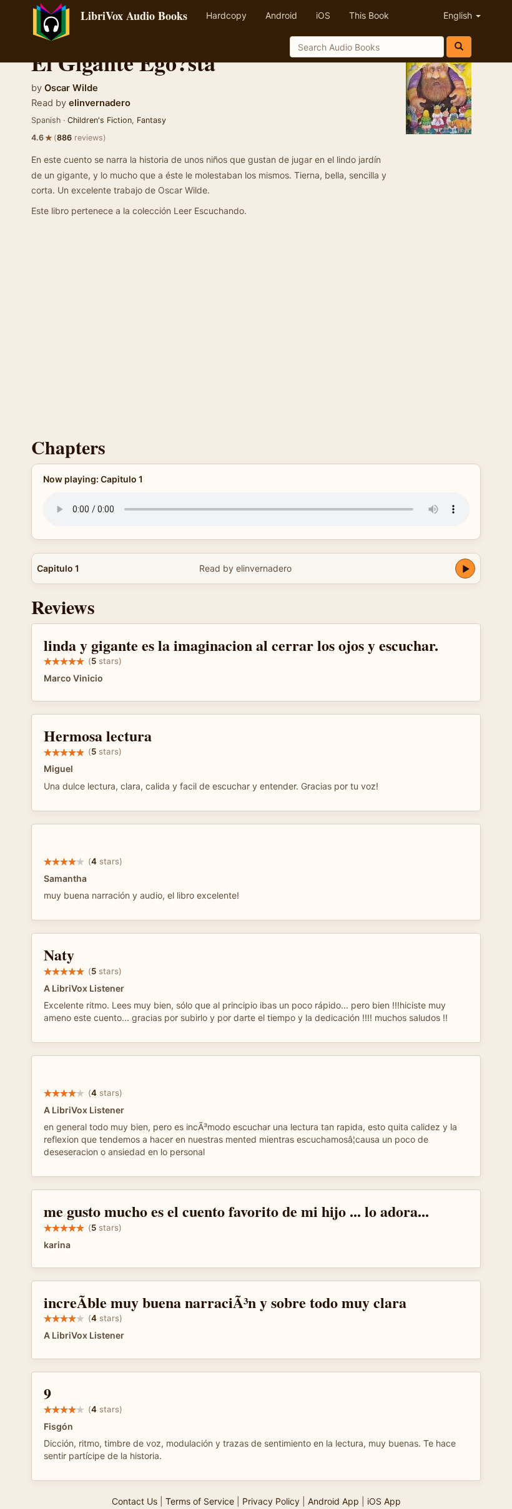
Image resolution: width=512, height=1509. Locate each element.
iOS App (384, 1501)
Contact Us (134, 1501)
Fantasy (151, 120)
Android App (333, 1501)
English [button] (459, 15)
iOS (323, 15)
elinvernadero (99, 103)
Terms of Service (199, 1501)
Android (281, 15)
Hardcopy (226, 15)
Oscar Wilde (71, 88)
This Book (369, 15)
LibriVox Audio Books (134, 15)
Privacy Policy (271, 1501)
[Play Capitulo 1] (465, 569)
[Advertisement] (256, 330)
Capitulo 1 (58, 568)
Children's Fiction (99, 120)
